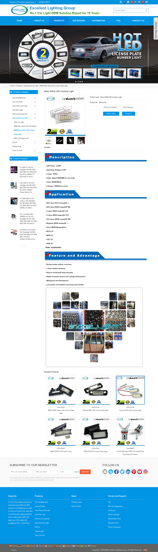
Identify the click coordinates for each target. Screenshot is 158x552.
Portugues (58, 546)
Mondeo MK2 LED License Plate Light (95, 410)
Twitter (122, 471)
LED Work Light (17, 110)
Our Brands (78, 21)
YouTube (139, 471)
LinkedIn (128, 471)
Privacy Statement (114, 527)
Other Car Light (19, 122)
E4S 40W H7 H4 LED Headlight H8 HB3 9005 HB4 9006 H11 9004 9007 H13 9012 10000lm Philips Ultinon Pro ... (28, 187)
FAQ (118, 21)
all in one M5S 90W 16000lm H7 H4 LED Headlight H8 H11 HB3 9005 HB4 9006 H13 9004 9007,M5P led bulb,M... (28, 218)
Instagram (145, 471)
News (73, 496)
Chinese (15, 546)
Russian (93, 546)
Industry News (76, 506)
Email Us (128, 114)
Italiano (49, 546)
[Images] (65, 115)
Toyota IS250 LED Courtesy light (130, 410)
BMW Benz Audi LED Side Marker (25, 126)
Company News (76, 502)
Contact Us (138, 21)
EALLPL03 (61, 407)
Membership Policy (114, 519)
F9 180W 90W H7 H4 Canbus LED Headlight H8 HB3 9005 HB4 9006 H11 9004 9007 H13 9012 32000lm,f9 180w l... (28, 203)
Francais (41, 546)
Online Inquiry (111, 114)
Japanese (68, 546)
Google (13, 550)
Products (59, 21)
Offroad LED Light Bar (19, 114)
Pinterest (134, 471)
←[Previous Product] (110, 107)
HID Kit (14, 142)
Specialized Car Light (31, 86)
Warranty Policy (113, 523)
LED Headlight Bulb (18, 98)
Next (155, 52)
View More (25, 523)
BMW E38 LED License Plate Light (95, 451)
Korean (77, 546)
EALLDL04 (61, 448)
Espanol (32, 546)
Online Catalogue (113, 514)
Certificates (112, 510)
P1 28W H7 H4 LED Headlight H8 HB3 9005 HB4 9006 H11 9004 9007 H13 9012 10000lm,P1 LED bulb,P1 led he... (28, 171)
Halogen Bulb (16, 146)
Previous (2, 52)
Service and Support (117, 496)
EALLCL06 (130, 407)
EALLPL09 (95, 448)
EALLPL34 (95, 407)
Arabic (85, 546)
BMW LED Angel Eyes (21, 138)
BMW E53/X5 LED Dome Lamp (60, 451)
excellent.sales (110, 471)
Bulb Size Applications (115, 506)
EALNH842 (130, 448)
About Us (39, 21)
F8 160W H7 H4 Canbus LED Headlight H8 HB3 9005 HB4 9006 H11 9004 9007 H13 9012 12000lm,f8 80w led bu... (28, 234)
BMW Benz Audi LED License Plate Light (54, 86)
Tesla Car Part (17, 150)
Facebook (116, 471)
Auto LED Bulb (17, 102)
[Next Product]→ (128, 107)
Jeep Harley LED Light (19, 106)
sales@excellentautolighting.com (105, 471)
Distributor (98, 21)
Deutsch (24, 546)
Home (19, 21)
